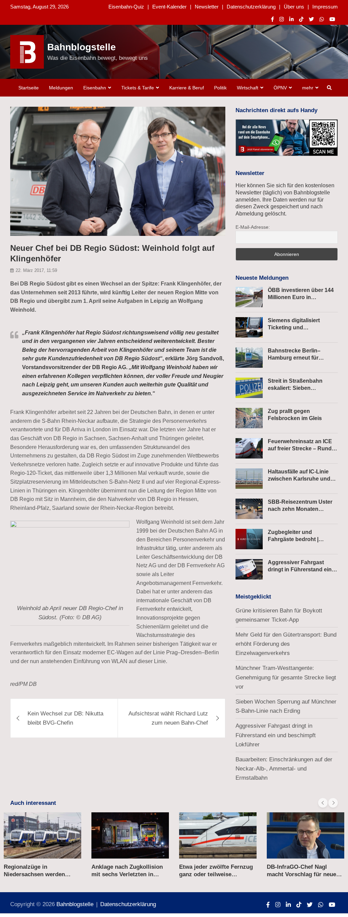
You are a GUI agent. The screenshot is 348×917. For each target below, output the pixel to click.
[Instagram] (281, 19)
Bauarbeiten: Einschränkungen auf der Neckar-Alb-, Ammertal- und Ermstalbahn (284, 768)
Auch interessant (33, 803)
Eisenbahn (94, 87)
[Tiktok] (301, 19)
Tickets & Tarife (137, 87)
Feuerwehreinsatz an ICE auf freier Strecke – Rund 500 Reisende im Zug (300, 448)
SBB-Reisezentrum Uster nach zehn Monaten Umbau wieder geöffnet (300, 509)
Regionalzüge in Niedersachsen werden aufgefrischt (34, 874)
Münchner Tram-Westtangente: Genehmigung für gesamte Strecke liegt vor (286, 677)
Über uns (294, 7)
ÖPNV (280, 87)
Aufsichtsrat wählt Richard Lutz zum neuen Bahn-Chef (168, 718)
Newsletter (207, 7)
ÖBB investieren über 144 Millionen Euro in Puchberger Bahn (301, 297)
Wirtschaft (247, 87)
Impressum (325, 7)
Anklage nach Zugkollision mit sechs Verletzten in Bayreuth (127, 874)
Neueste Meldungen (262, 278)
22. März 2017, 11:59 (36, 270)
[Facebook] (272, 19)
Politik (220, 87)
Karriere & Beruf (186, 87)
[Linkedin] (291, 19)
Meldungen (61, 87)
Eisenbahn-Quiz (126, 7)
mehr (307, 87)
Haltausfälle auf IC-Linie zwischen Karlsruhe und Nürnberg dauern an (299, 479)
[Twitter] (311, 19)
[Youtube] (332, 19)
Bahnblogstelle (81, 47)
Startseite (28, 87)
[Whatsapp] (322, 19)
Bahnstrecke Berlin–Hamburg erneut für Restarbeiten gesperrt (296, 358)
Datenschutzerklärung (251, 7)
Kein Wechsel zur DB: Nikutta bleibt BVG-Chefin (65, 718)
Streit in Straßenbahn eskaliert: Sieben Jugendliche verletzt (295, 388)
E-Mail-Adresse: (253, 227)
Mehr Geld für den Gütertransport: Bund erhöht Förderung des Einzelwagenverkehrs (286, 643)
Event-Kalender (169, 7)
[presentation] (323, 803)
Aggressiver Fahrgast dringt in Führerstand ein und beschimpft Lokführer (301, 569)
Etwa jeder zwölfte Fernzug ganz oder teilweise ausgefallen (216, 874)
